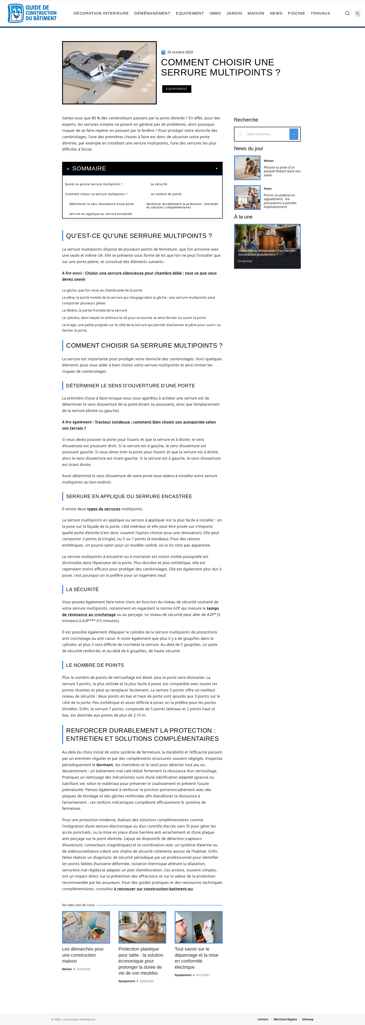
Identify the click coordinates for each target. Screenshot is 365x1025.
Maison (67, 969)
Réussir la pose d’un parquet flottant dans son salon (282, 171)
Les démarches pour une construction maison (83, 955)
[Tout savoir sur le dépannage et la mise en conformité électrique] (198, 927)
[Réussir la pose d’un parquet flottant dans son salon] (247, 168)
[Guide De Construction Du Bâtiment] (32, 13)
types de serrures (103, 508)
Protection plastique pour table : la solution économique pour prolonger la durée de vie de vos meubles (140, 961)
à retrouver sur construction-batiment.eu (153, 888)
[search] (347, 13)
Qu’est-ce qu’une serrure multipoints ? (93, 184)
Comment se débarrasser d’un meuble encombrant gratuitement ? (267, 252)
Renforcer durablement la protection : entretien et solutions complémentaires (182, 205)
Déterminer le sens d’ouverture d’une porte (101, 204)
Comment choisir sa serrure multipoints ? (96, 194)
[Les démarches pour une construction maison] (86, 927)
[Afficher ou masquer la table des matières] (162, 168)
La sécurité (159, 184)
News (267, 188)
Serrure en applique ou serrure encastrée (100, 214)
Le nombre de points (166, 194)
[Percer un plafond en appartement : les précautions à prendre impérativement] (247, 197)
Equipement (177, 88)
